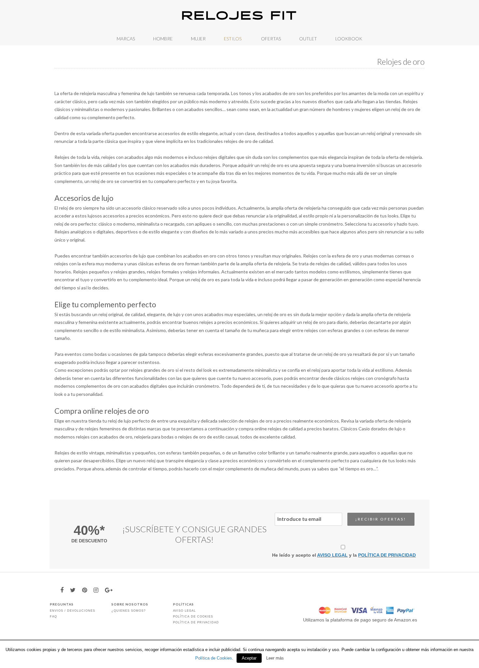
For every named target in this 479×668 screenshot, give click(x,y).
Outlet (308, 38)
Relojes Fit (239, 16)
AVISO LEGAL (332, 555)
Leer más (275, 658)
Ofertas (271, 38)
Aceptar (249, 658)
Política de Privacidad (196, 622)
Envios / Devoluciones (72, 610)
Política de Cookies (193, 616)
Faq (53, 616)
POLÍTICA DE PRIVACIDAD (387, 555)
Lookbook (348, 38)
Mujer (198, 38)
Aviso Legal (184, 610)
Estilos (232, 38)
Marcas (126, 38)
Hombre (163, 38)
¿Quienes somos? (128, 610)
